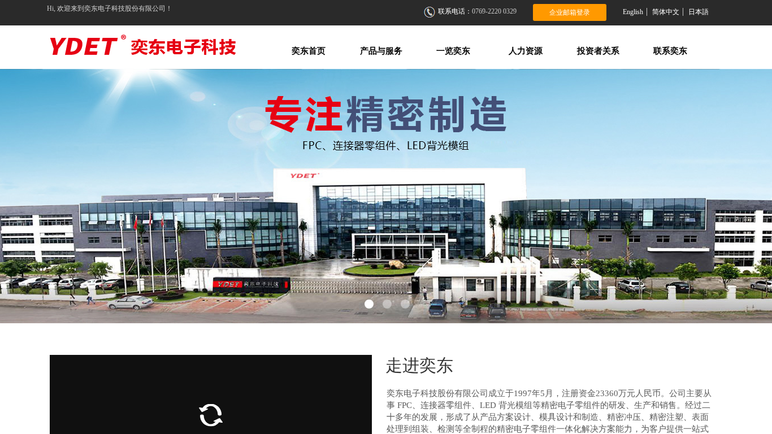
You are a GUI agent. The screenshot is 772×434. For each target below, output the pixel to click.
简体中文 (665, 12)
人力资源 (526, 50)
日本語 (698, 12)
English (633, 12)
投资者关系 (598, 50)
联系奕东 (670, 50)
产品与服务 (381, 50)
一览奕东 (453, 50)
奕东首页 (309, 50)
